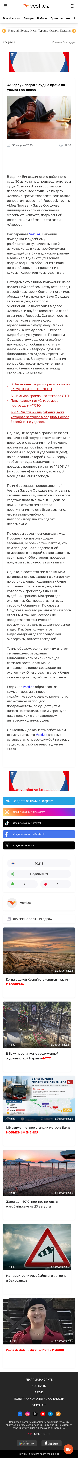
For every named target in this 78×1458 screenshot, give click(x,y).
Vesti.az (34, 234)
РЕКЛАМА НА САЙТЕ (39, 1379)
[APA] (39, 1434)
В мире (42, 18)
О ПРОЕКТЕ (39, 1405)
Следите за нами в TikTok (27, 823)
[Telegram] (50, 1414)
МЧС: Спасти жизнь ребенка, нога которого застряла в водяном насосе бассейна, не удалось (40, 417)
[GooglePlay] (27, 1443)
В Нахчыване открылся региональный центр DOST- (40, 386)
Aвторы (29, 18)
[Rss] (58, 1414)
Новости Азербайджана (22, 30)
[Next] (74, 31)
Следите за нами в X (24, 845)
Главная (57, 42)
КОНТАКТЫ (39, 1386)
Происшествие (60, 18)
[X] (35, 1414)
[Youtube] (42, 1414)
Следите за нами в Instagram (29, 812)
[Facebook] (20, 1414)
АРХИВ (39, 1392)
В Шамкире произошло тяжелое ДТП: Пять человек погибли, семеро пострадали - (40, 400)
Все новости (11, 18)
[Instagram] (27, 1414)
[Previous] (4, 31)
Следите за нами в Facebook (29, 834)
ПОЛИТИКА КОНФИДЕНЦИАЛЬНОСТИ (39, 1398)
